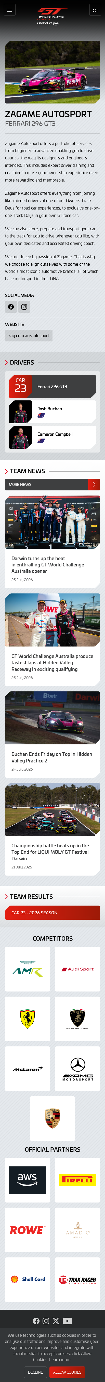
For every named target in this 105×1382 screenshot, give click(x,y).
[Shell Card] (27, 1279)
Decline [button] (35, 1372)
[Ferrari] (27, 1019)
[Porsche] (52, 1118)
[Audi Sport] (77, 969)
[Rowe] (27, 1230)
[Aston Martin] (27, 969)
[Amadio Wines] (77, 1230)
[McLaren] (27, 1068)
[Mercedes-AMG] (77, 1068)
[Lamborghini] (77, 1019)
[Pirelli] (77, 1180)
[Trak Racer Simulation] (77, 1279)
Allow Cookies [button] (67, 1372)
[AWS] (27, 1180)
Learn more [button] (60, 1359)
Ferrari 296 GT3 (30, 123)
